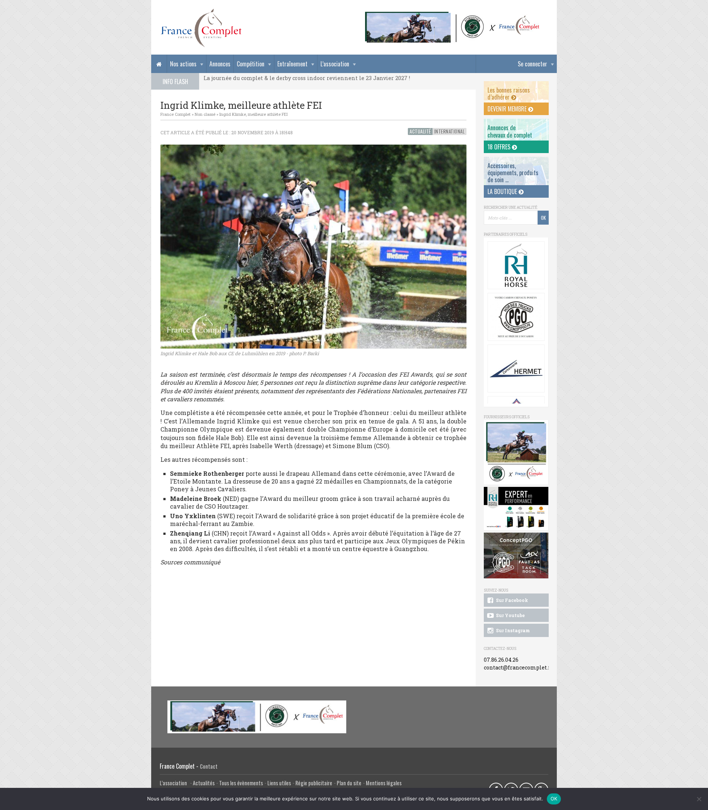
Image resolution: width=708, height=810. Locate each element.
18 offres (499, 146)
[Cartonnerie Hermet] (516, 368)
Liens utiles (279, 783)
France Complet (175, 114)
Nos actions (183, 63)
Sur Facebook (511, 600)
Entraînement (292, 63)
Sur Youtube (510, 615)
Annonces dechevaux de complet (509, 131)
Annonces (219, 63)
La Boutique (502, 191)
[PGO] (516, 556)
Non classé (205, 114)
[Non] (698, 799)
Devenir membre (507, 108)
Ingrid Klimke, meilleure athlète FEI (253, 114)
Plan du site (349, 783)
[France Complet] (201, 28)
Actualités (204, 783)
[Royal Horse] (516, 265)
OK (554, 799)
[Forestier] (452, 15)
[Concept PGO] (516, 317)
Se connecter (532, 63)
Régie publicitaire (313, 783)
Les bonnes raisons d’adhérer (508, 93)
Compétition (250, 63)
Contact (209, 766)
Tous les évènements (241, 783)
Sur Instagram (512, 630)
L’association (334, 63)
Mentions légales (384, 783)
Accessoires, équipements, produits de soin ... (512, 172)
